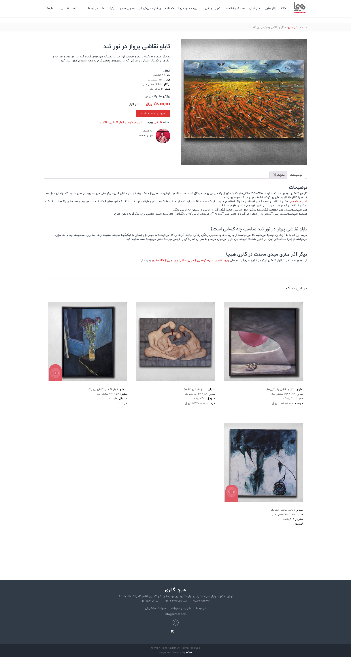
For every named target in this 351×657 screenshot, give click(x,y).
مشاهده (232, 415)
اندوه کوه (208, 260)
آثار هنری (270, 8)
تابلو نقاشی (117, 122)
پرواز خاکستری (161, 260)
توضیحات (296, 174)
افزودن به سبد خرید (153, 113)
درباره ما (93, 8)
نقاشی (158, 122)
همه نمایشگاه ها (235, 8)
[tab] (296, 175)
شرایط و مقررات (211, 8)
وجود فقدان (221, 260)
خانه (283, 8)
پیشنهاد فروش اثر (150, 8)
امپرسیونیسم (133, 122)
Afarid (189, 652)
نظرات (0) (279, 174)
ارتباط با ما (108, 8)
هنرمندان (254, 8)
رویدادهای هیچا (187, 8)
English (51, 9)
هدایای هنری (127, 8)
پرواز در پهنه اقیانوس (186, 260)
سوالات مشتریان (155, 608)
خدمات (169, 8)
